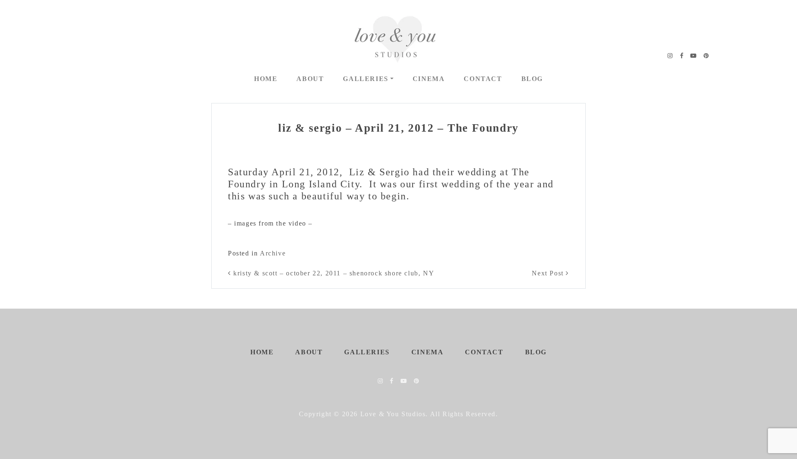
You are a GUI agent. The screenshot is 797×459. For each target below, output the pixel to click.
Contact (483, 78)
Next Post (549, 273)
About (310, 78)
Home (265, 78)
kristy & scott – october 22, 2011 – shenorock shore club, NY (332, 273)
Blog (532, 78)
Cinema (429, 78)
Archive (273, 253)
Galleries (365, 78)
